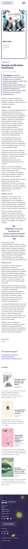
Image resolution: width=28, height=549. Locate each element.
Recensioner (4, 528)
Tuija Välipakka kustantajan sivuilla (12, 358)
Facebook (2, 341)
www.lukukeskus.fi (6, 513)
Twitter (4, 341)
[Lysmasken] (7, 4)
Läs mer (14, 397)
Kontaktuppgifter (5, 516)
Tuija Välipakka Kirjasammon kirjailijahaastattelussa (10, 355)
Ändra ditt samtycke (6, 540)
